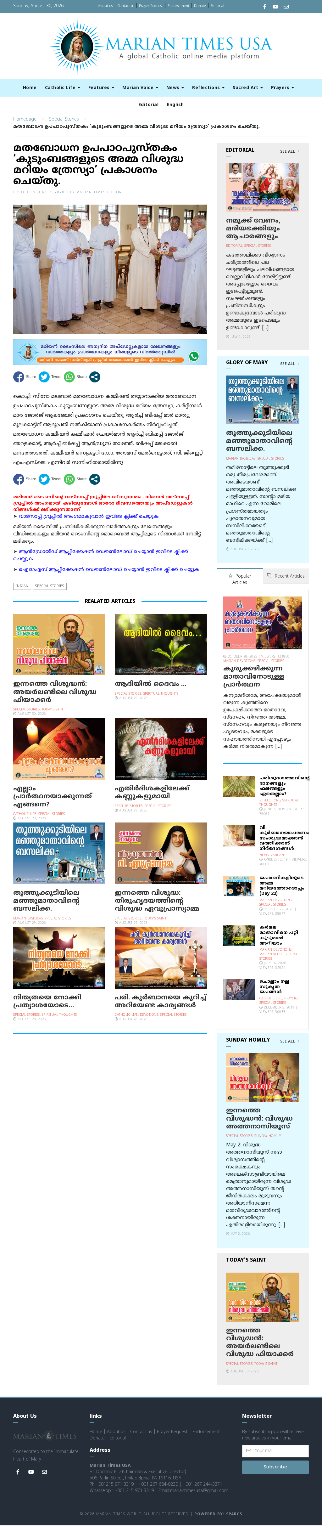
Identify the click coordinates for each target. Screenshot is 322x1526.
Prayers (281, 88)
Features (99, 88)
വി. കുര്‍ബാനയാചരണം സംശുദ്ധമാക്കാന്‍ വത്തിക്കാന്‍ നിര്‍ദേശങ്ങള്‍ (284, 838)
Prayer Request (151, 6)
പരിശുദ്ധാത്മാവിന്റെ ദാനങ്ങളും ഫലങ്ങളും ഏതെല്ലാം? (284, 786)
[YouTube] (275, 7)
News (173, 88)
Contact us (125, 6)
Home (30, 88)
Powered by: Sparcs (218, 1514)
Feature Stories (129, 806)
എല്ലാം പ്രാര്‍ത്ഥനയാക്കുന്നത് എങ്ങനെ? (52, 797)
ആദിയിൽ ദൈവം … (150, 684)
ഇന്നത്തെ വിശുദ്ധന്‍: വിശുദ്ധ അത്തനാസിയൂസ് (259, 1119)
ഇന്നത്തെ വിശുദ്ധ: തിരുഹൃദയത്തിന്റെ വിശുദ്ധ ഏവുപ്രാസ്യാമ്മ (157, 901)
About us (105, 6)
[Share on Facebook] (24, 376)
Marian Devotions (239, 661)
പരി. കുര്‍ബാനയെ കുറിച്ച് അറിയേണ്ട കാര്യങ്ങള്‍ (160, 1002)
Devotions (149, 1015)
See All (288, 152)
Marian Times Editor (99, 192)
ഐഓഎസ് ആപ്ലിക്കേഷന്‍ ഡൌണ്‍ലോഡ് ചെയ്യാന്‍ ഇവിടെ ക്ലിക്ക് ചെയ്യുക (109, 570)
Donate (200, 6)
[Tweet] (50, 376)
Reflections (206, 88)
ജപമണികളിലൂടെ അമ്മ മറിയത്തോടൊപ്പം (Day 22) (281, 885)
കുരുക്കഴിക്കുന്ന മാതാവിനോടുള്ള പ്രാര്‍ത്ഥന (253, 677)
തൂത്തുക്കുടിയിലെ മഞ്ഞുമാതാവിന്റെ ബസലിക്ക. (46, 901)
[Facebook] (264, 7)
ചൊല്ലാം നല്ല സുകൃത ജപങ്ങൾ (274, 987)
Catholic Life (61, 88)
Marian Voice (138, 88)
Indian (22, 586)
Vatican (277, 855)
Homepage (24, 119)
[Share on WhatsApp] (75, 376)
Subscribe (275, 1467)
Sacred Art (246, 88)
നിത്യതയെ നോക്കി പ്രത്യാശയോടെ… (47, 1002)
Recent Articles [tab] (289, 576)
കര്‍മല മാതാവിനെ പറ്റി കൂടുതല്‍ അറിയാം (278, 935)
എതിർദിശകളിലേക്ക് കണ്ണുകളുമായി (152, 793)
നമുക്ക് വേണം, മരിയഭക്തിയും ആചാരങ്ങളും (253, 229)
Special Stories (64, 119)
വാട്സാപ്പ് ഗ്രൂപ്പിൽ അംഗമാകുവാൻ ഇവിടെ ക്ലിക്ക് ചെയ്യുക (89, 517)
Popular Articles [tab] (241, 579)
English (175, 105)
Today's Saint (53, 710)
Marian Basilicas (28, 919)
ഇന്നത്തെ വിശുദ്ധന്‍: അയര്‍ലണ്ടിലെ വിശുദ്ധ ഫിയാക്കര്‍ (55, 692)
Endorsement (178, 6)
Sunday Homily (267, 1136)
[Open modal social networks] (94, 376)
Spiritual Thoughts (161, 694)
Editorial (217, 6)
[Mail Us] (286, 7)
